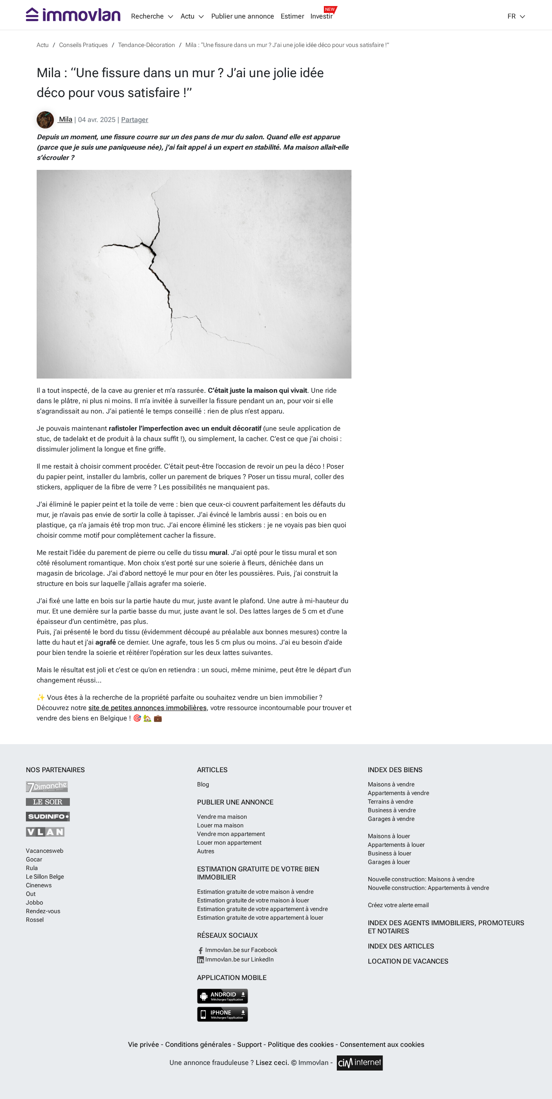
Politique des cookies (302, 1044)
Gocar (34, 859)
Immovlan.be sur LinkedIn (239, 959)
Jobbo (34, 902)
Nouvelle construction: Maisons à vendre (421, 879)
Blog (203, 784)
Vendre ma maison (222, 816)
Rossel (35, 919)
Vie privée (144, 1044)
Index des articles (401, 946)
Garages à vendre (391, 818)
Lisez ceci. (272, 1062)
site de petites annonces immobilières (147, 708)
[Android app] (222, 996)
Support (250, 1044)
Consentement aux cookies (382, 1044)
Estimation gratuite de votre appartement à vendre (262, 908)
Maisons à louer (389, 836)
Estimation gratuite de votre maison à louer (253, 900)
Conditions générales (199, 1044)
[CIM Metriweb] (360, 1063)
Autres (205, 851)
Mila (64, 120)
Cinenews (39, 885)
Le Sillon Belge (45, 876)
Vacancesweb (44, 850)
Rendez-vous (43, 911)
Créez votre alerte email (398, 905)
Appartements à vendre (398, 792)
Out (30, 893)
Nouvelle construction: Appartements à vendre (428, 887)
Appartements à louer (396, 844)
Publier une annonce (242, 16)
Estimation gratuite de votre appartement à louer (260, 917)
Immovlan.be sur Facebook (240, 949)
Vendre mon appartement (231, 833)
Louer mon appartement (229, 842)
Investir (321, 16)
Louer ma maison (220, 825)
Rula (32, 867)
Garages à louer (389, 861)
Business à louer (389, 853)
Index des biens (395, 770)
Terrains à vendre (390, 801)
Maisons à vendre (391, 784)
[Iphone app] (222, 1014)
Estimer (292, 16)
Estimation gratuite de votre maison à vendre (255, 891)
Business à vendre (392, 810)
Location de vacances (408, 961)
